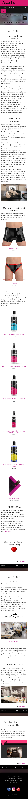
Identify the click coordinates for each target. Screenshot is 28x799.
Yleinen (25, 565)
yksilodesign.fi (14, 641)
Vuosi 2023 (14, 31)
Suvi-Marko (22, 561)
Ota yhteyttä (14, 783)
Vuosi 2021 (14, 577)
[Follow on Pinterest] (18, 790)
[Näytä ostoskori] (25, 7)
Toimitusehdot (17, 776)
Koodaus (24, 767)
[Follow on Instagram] (14, 790)
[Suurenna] (24, 185)
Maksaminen (11, 778)
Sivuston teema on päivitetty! (14, 723)
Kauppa (11, 7)
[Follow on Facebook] (9, 790)
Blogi (3, 11)
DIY (20, 767)
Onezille (21, 795)
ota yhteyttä (7, 531)
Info (8, 776)
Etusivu (4, 7)
